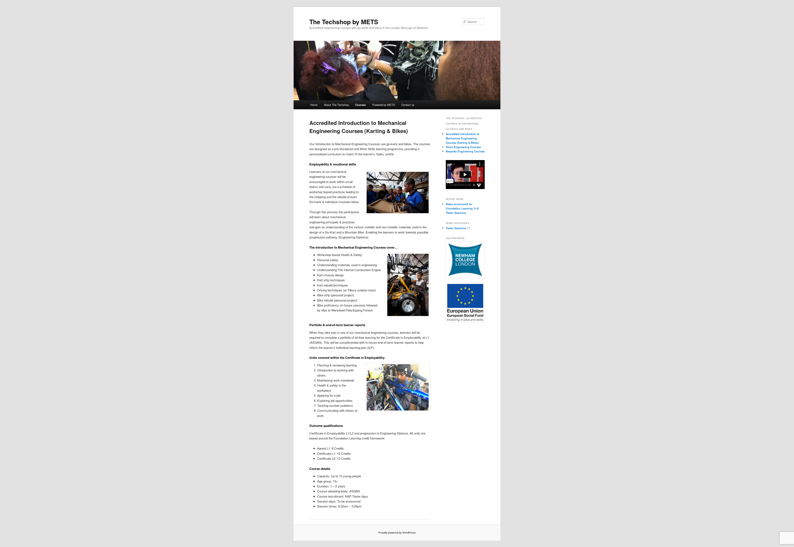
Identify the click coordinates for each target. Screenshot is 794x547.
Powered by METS (383, 105)
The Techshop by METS (343, 21)
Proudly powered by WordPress (397, 532)
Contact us (407, 105)
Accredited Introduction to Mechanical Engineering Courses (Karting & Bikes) (462, 138)
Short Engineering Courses (463, 147)
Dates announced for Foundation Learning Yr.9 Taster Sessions (462, 208)
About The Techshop (336, 105)
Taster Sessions (456, 228)
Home (313, 105)
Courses (360, 105)
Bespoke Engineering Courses (465, 151)
